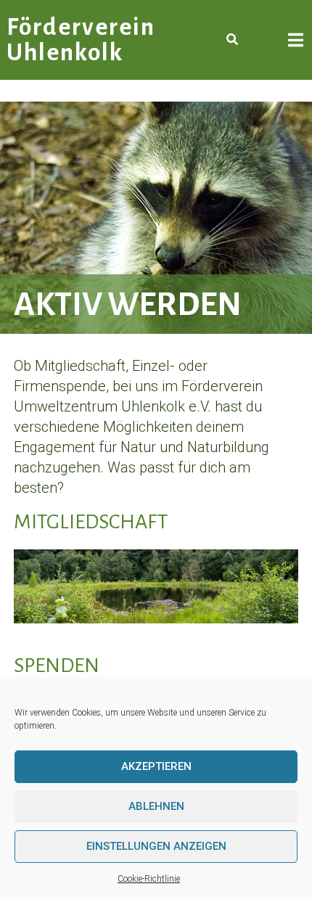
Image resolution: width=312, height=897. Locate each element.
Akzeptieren (156, 766)
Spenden (56, 665)
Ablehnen (156, 806)
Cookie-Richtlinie (149, 879)
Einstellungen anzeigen (156, 846)
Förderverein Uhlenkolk (81, 40)
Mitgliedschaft (91, 522)
